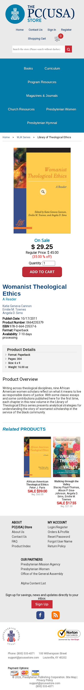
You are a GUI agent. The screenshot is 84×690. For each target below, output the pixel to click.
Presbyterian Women (61, 109)
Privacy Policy (45, 680)
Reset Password (59, 536)
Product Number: (14, 322)
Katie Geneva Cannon (17, 306)
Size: (11, 363)
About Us (18, 532)
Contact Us (35, 29)
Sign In (52, 29)
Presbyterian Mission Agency (40, 564)
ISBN (6, 326)
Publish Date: (11, 318)
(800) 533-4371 (26, 653)
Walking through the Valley (66, 483)
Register (66, 29)
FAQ (14, 541)
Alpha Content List (33, 583)
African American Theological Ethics (37, 483)
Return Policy (57, 546)
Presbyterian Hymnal (42, 123)
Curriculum (52, 68)
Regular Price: (36, 253)
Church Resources (21, 109)
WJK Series (23, 137)
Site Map (71, 677)
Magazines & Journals (42, 95)
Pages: (12, 358)
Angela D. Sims (13, 313)
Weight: (13, 367)
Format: (8, 330)
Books (28, 68)
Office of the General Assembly (42, 574)
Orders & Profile (58, 532)
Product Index (21, 546)
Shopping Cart (37, 38)
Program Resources (42, 82)
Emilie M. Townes (14, 309)
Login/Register (58, 527)
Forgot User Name (60, 541)
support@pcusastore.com (23, 657)
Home (19, 29)
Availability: (10, 334)
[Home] (39, 22)
